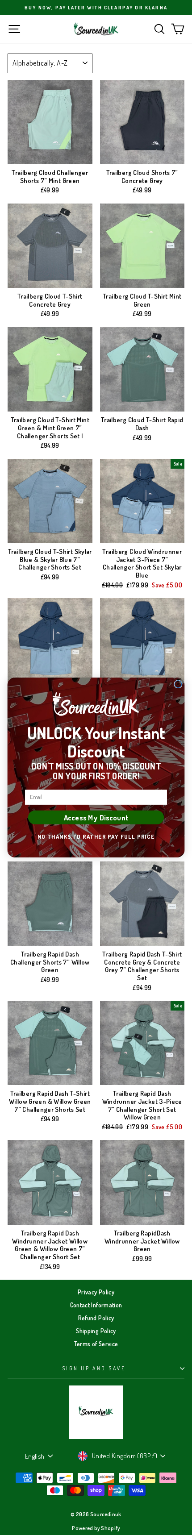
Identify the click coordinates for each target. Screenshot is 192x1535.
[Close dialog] (178, 684)
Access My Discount (96, 817)
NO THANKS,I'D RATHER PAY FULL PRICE (96, 836)
